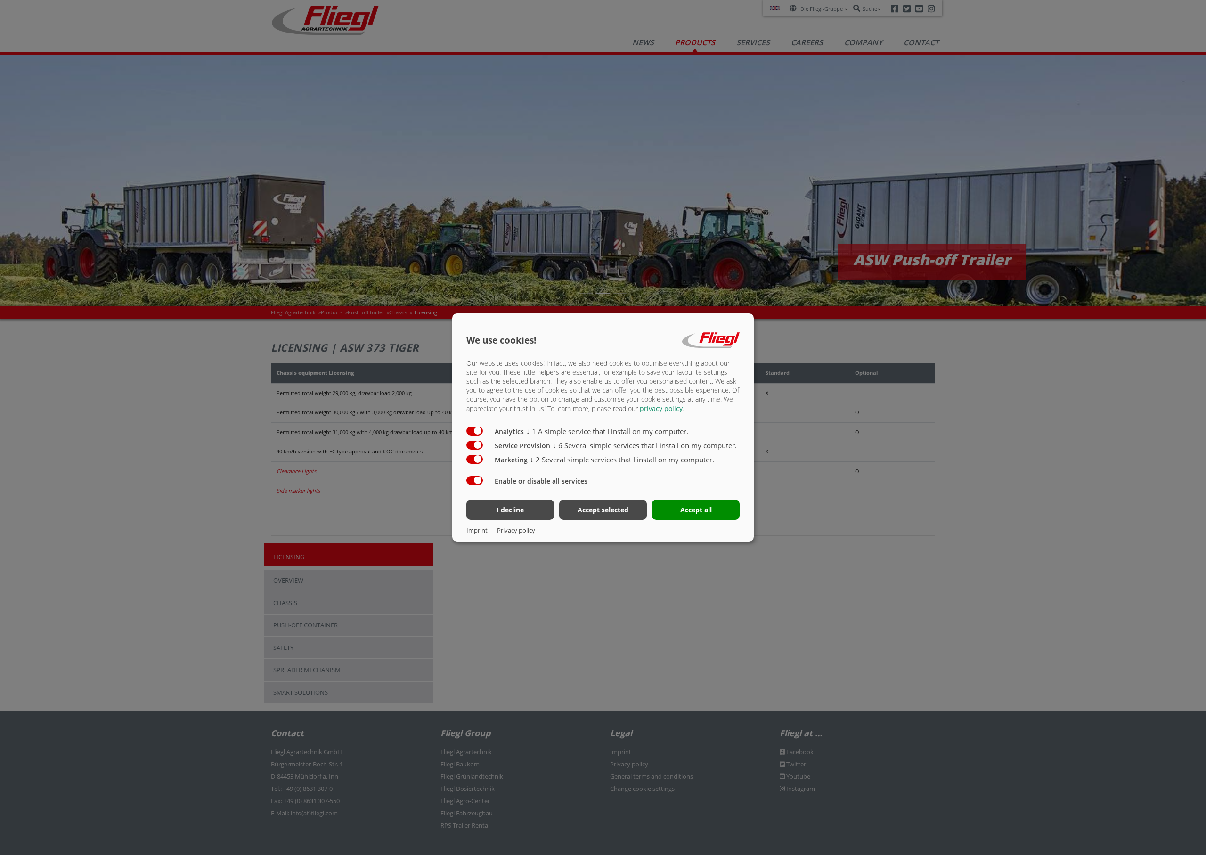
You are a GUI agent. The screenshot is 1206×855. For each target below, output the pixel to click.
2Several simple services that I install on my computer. (622, 459)
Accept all (696, 509)
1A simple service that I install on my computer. (607, 431)
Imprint (477, 530)
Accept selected (603, 509)
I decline (510, 509)
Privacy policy (516, 530)
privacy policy (661, 408)
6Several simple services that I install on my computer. (645, 445)
